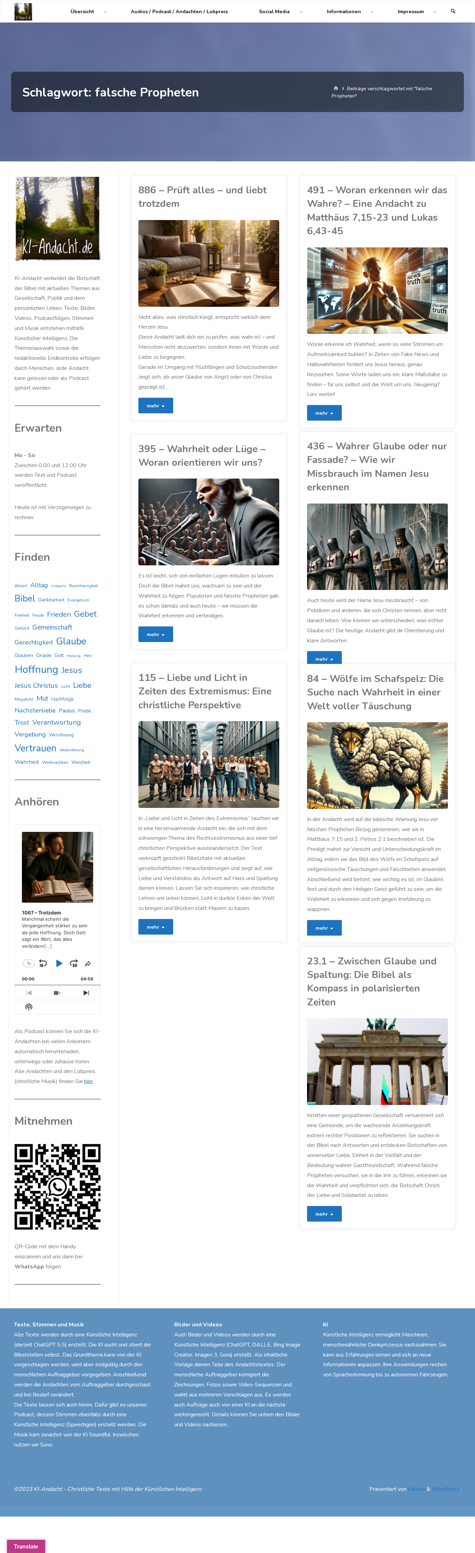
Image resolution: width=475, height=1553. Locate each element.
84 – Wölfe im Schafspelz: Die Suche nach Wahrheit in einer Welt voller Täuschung (375, 692)
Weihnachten (55, 762)
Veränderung (71, 750)
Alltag (39, 585)
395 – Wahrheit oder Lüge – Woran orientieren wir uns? (202, 455)
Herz (88, 655)
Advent (21, 586)
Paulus (67, 711)
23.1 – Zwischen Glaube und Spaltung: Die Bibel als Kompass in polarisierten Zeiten (372, 982)
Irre (311, 1086)
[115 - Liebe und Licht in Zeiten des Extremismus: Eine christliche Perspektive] (244, 764)
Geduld (22, 628)
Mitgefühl (24, 699)
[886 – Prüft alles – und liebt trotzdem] (244, 263)
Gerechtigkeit (34, 642)
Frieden (59, 614)
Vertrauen (35, 748)
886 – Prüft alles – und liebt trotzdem (202, 197)
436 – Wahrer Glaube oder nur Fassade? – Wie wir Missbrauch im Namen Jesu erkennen (377, 467)
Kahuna (415, 1489)
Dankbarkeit (51, 600)
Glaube (307, 293)
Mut (140, 535)
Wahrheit (27, 762)
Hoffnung (36, 669)
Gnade (43, 655)
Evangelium (78, 600)
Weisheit (80, 762)
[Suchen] (453, 11)
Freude (38, 615)
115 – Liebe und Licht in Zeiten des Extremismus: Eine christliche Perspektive (205, 691)
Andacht (58, 586)
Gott (59, 655)
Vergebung (30, 734)
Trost (22, 722)
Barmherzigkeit (83, 586)
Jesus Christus (36, 685)
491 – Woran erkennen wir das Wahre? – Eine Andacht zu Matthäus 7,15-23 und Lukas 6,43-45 (377, 211)
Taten (316, 325)
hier (88, 1081)
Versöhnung (61, 735)
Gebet (85, 613)
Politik (84, 711)
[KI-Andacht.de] (23, 11)
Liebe (82, 685)
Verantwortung (56, 722)
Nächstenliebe (35, 710)
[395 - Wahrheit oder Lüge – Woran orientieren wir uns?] (244, 522)
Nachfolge (62, 699)
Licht (65, 686)
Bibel (314, 1047)
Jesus (314, 304)
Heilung (74, 655)
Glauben (24, 655)
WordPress (446, 1489)
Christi (313, 1053)
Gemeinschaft (52, 627)
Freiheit (22, 615)
